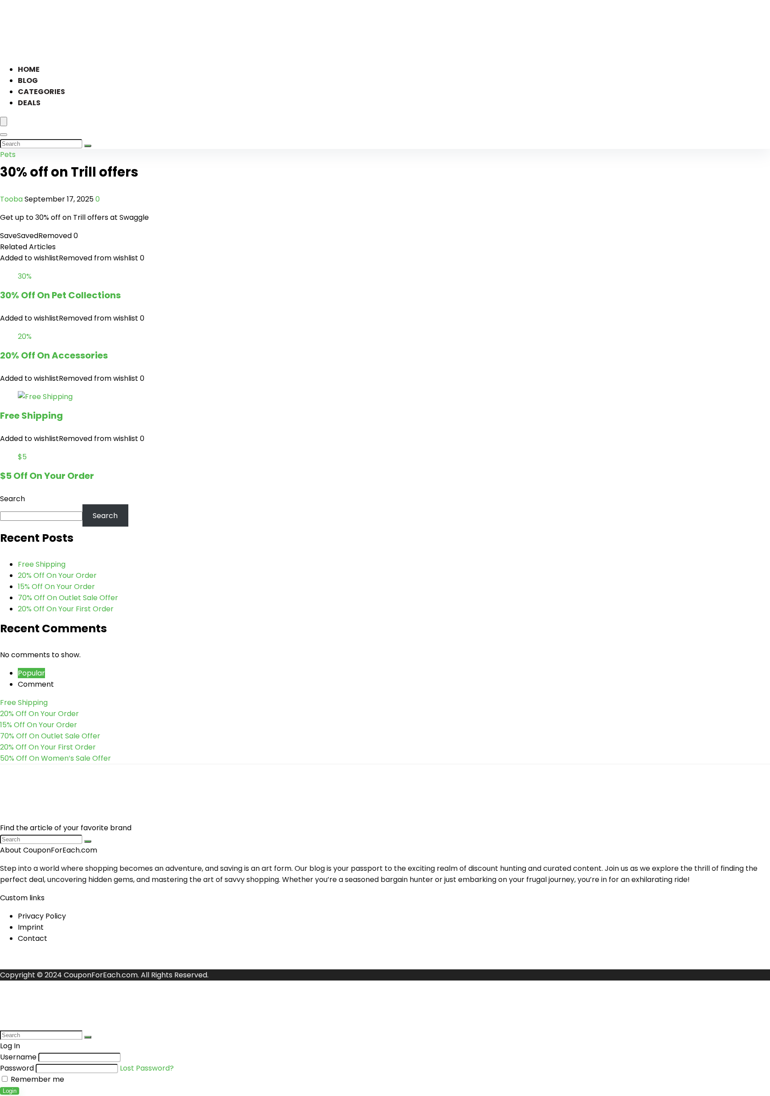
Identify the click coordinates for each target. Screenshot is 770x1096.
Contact (32, 938)
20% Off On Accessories (54, 355)
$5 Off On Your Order (47, 476)
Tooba (12, 199)
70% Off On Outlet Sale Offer (68, 598)
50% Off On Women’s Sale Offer (55, 758)
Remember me (36, 1079)
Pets (8, 154)
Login (9, 1091)
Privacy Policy (42, 916)
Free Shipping (31, 415)
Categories (41, 92)
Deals (29, 103)
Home (29, 69)
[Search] (3, 134)
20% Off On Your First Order (66, 609)
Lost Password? (147, 1068)
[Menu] (3, 121)
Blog (28, 80)
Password (17, 1068)
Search (12, 499)
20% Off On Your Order (57, 575)
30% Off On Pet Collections (60, 295)
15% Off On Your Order (56, 586)
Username (18, 1057)
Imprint (31, 927)
